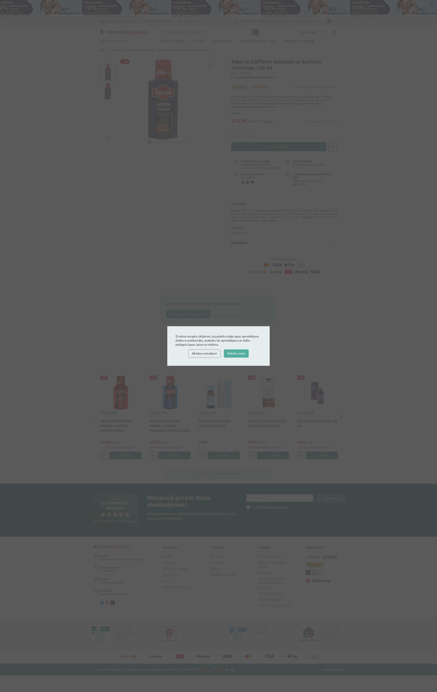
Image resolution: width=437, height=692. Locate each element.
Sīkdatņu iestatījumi (204, 353)
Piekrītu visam (236, 353)
